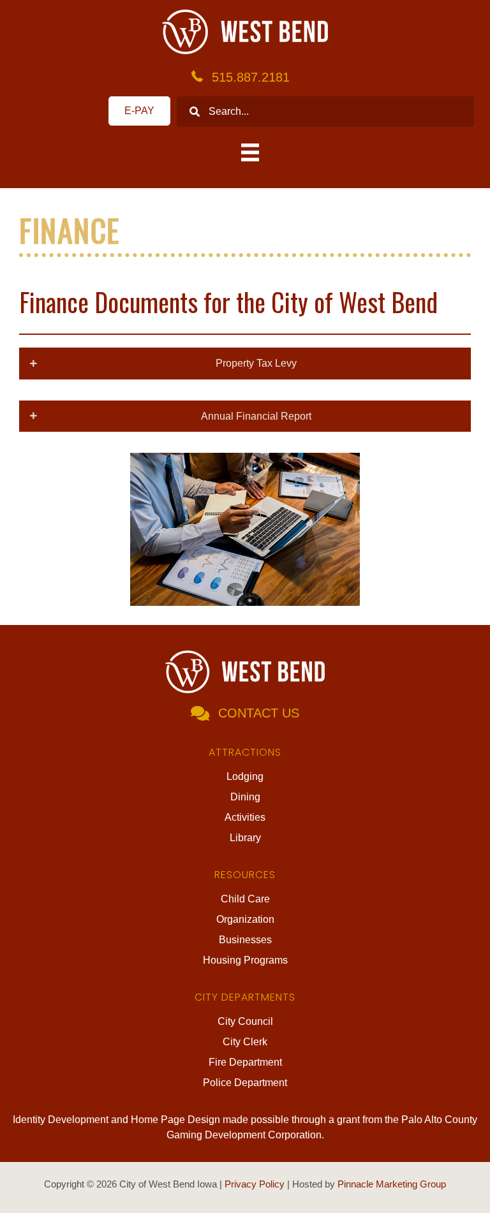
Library (245, 837)
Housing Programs (245, 960)
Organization (245, 919)
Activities (245, 817)
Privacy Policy (255, 1184)
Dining (245, 796)
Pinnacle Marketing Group (392, 1184)
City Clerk (245, 1041)
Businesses (245, 939)
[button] (245, 363)
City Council (245, 1021)
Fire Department (245, 1062)
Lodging (245, 776)
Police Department (245, 1082)
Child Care (245, 898)
